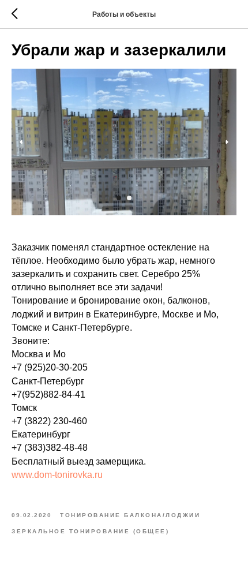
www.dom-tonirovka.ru (57, 475)
